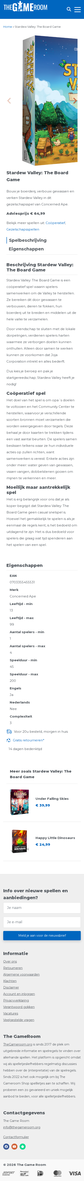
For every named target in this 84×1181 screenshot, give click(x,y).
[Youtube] (14, 1147)
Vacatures (10, 1013)
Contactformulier (16, 1137)
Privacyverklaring (16, 1000)
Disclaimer (11, 987)
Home (7, 26)
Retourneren (13, 968)
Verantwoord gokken (19, 1007)
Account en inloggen (19, 994)
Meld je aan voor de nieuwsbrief (42, 935)
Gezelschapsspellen (22, 229)
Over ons (10, 961)
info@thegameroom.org (21, 1127)
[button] (74, 100)
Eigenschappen (26, 249)
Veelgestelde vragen (18, 1020)
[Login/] (4, 15)
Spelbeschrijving (28, 240)
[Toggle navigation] (77, 9)
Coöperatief (55, 223)
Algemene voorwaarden (21, 974)
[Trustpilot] (23, 1147)
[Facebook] (6, 1147)
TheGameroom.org (17, 1044)
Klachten (10, 981)
